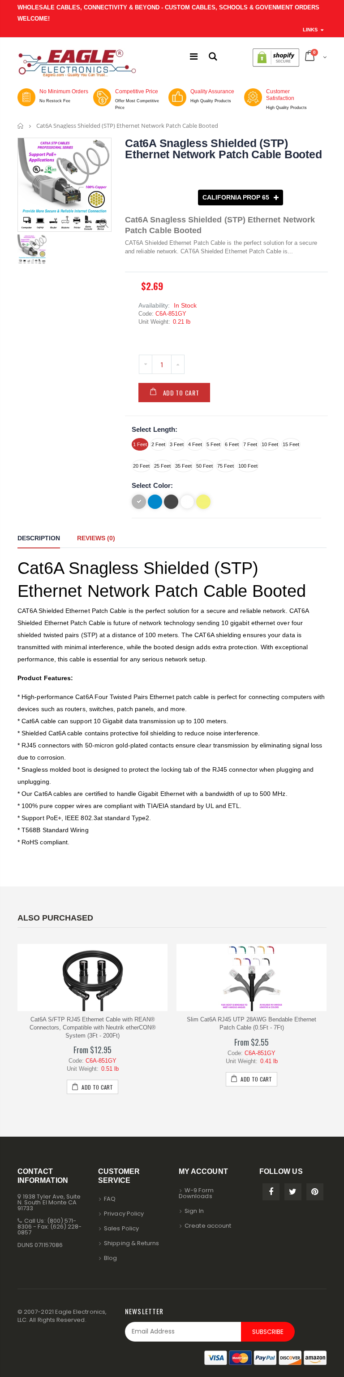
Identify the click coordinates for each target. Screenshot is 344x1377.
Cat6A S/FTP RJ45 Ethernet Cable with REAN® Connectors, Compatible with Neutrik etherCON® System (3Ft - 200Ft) (93, 1027)
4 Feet (195, 444)
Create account (208, 1225)
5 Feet (213, 444)
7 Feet (250, 444)
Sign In (194, 1211)
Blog (110, 1258)
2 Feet (158, 444)
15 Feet (291, 444)
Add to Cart (181, 392)
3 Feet (177, 444)
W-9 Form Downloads (196, 1193)
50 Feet (204, 466)
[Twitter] (292, 1191)
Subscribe (268, 1331)
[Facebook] (271, 1191)
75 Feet (225, 466)
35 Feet (183, 466)
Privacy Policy (124, 1213)
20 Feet (141, 466)
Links (310, 29)
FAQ (110, 1199)
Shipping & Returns (131, 1243)
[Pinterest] (314, 1191)
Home (20, 126)
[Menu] (194, 56)
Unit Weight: (154, 321)
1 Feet (140, 444)
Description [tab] (38, 538)
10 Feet (270, 444)
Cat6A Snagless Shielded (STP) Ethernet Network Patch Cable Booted (223, 149)
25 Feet (162, 466)
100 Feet (248, 466)
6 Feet (232, 444)
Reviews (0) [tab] (96, 538)
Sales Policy (121, 1228)
